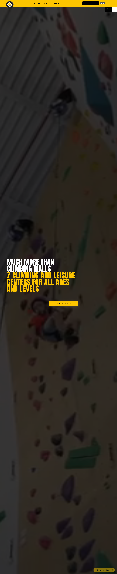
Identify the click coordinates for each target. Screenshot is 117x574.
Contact (57, 3)
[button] (102, 3)
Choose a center (62, 303)
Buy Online (90, 3)
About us (47, 3)
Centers (37, 3)
